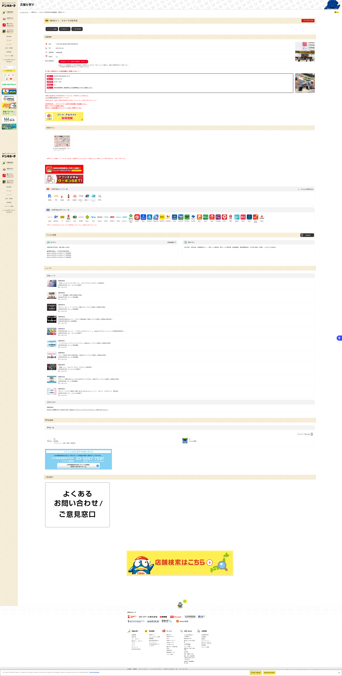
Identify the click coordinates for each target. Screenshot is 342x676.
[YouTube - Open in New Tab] (11, 79)
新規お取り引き (187, 638)
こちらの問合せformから (52, 97)
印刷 (337, 12)
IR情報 (203, 639)
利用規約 (135, 668)
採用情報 (8, 52)
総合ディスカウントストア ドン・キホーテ (8, 155)
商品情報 (8, 36)
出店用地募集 (187, 644)
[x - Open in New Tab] (9, 76)
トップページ (24, 12)
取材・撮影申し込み (189, 654)
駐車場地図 (171, 242)
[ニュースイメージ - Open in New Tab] (51, 285)
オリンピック (135, 647)
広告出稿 (186, 652)
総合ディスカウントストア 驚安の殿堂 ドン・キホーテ (8, 4)
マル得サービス (170, 644)
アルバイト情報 (9, 55)
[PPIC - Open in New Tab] (9, 100)
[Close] (339, 673)
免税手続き (169, 650)
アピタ (133, 643)
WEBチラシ (65, 29)
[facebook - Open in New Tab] (5, 76)
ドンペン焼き (192, 441)
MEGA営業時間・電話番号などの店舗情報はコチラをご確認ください (73, 87)
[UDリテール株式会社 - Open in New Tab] (148, 618)
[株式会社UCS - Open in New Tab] (182, 622)
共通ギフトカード (171, 640)
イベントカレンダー (183, 668)
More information (94, 672)
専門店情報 (78, 29)
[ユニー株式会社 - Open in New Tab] (132, 618)
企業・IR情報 (9, 48)
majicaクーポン (170, 642)
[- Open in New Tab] (64, 172)
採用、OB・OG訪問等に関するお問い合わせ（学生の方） (189, 657)
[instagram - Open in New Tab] (13, 76)
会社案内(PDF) (205, 634)
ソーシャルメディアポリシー (156, 668)
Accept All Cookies (269, 672)
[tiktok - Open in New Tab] (7, 79)
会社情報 (129, 668)
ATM (168, 638)
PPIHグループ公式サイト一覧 (170, 668)
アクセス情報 (53, 29)
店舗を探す (179, 562)
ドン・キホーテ (135, 639)
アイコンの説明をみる (307, 189)
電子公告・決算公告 (206, 643)
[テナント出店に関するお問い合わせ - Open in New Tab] (78, 468)
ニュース (8, 44)
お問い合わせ (188, 631)
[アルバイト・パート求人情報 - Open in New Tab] (64, 116)
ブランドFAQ (170, 654)
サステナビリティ (205, 641)
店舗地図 (307, 235)
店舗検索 (134, 634)
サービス (8, 40)
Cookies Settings (256, 672)
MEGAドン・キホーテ (137, 641)
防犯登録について (171, 652)
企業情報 (204, 631)
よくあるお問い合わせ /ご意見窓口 (8, 60)
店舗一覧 (134, 637)
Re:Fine (56, 441)
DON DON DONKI (136, 649)
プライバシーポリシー (143, 668)
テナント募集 (187, 646)
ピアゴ (133, 645)
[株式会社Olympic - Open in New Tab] (176, 618)
